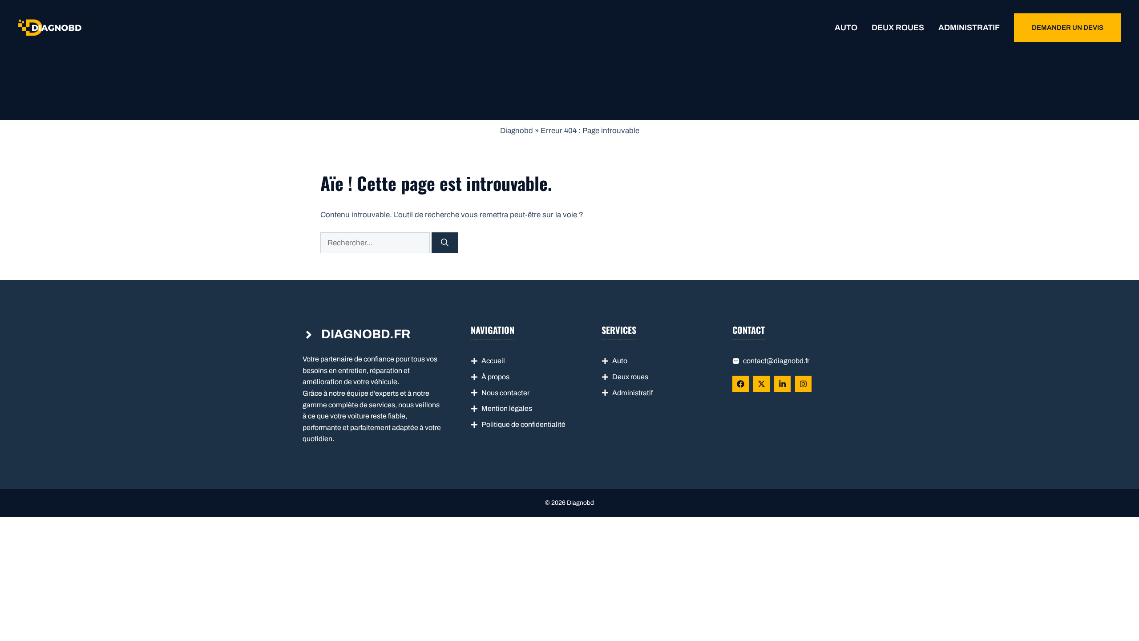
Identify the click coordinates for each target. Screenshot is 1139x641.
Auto (846, 27)
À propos (495, 377)
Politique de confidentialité (523, 424)
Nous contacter (505, 393)
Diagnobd (516, 130)
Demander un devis (1067, 27)
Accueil (493, 361)
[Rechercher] (445, 243)
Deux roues (898, 27)
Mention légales (506, 408)
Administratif (969, 27)
